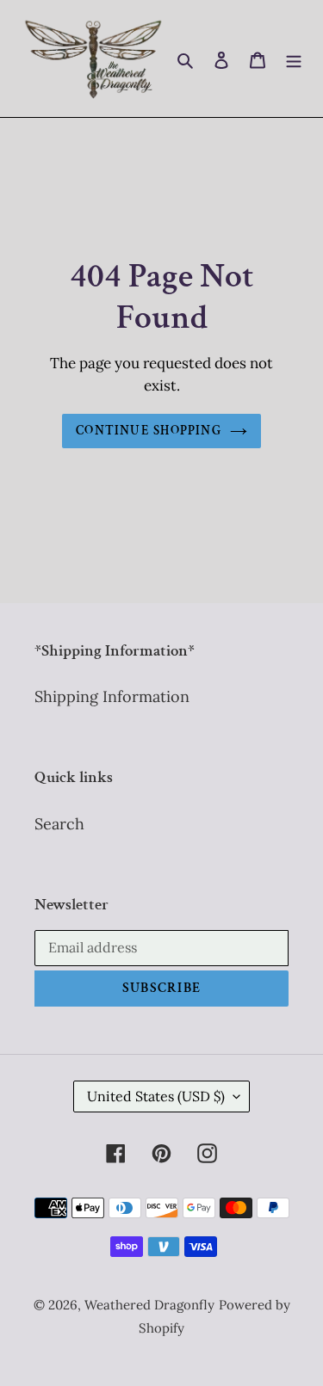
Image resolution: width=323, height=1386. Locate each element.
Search (59, 824)
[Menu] (294, 58)
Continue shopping (148, 430)
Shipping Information (111, 696)
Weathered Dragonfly (149, 1305)
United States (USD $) (156, 1096)
